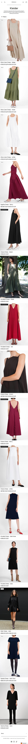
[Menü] (1, 2)
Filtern (4, 17)
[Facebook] (11, 742)
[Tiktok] (16, 742)
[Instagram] (14, 742)
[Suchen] (4, 2)
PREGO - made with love (11, 738)
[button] (24, 743)
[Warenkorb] (26, 2)
